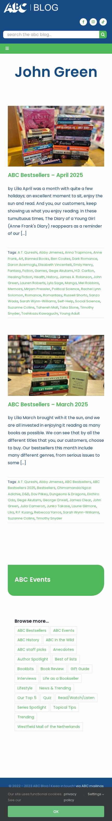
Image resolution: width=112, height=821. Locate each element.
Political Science (65, 288)
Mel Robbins (88, 282)
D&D (25, 494)
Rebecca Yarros (47, 512)
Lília (11, 512)
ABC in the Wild (60, 639)
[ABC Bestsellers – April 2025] (56, 136)
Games (41, 270)
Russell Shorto (76, 295)
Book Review (52, 668)
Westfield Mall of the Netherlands (48, 726)
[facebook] (83, 22)
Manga (71, 282)
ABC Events (33, 579)
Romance (33, 295)
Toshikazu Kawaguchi (39, 313)
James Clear (80, 500)
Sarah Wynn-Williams (38, 301)
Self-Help (65, 301)
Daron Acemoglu (22, 264)
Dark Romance (84, 258)
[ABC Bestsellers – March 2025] (56, 365)
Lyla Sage (55, 282)
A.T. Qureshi (28, 252)
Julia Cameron (32, 506)
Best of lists (66, 659)
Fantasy (14, 270)
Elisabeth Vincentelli (55, 264)
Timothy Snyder (49, 518)
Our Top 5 (26, 697)
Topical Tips (64, 707)
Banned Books (37, 258)
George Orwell (55, 500)
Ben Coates (61, 258)
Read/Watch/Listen (76, 697)
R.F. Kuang (24, 512)
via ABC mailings (90, 785)
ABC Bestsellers (78, 481)
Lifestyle (25, 688)
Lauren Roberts (33, 282)
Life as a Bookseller (61, 678)
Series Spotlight (31, 707)
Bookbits (25, 668)
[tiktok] (103, 22)
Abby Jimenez (51, 252)
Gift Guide (80, 668)
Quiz (47, 697)
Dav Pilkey (39, 494)
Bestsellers (46, 487)
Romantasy (52, 295)
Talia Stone (69, 307)
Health (39, 276)
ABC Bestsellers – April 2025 (45, 175)
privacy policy (70, 797)
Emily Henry (83, 264)
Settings (95, 794)
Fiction (27, 270)
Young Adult (70, 313)
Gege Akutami (61, 270)
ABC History (28, 639)
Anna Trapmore (78, 252)
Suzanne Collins (21, 307)
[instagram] (93, 22)
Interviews (26, 678)
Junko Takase (58, 506)
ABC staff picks (31, 649)
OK (56, 811)
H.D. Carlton (84, 270)
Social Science (87, 301)
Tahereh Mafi (47, 307)
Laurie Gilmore (84, 506)
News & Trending (55, 688)
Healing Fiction (20, 276)
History (52, 276)
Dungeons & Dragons (67, 494)
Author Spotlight (32, 659)
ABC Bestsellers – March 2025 (48, 404)
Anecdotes (63, 649)
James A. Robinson (75, 276)
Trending (25, 717)
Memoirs (15, 288)
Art (20, 258)
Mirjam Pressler (37, 288)
